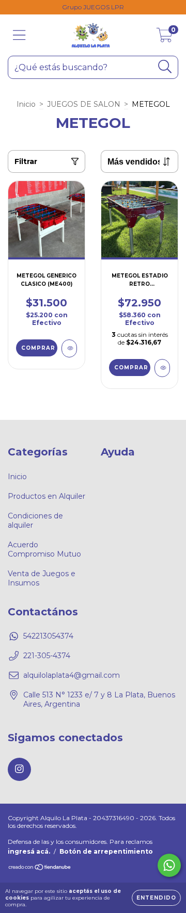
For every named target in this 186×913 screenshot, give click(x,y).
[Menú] (19, 35)
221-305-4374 (46, 655)
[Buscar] (165, 67)
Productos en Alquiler (46, 496)
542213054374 (48, 636)
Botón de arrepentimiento (106, 851)
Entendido (156, 897)
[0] (164, 37)
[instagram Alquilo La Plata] (19, 769)
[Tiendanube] (40, 868)
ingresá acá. (29, 851)
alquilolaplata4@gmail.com (71, 675)
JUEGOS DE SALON (83, 104)
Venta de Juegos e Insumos (41, 578)
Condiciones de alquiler (35, 520)
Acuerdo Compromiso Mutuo (44, 549)
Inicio (26, 104)
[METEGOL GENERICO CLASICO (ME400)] (69, 348)
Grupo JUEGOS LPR (93, 7)
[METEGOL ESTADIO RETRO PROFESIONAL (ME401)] (162, 368)
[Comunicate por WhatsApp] (169, 865)
